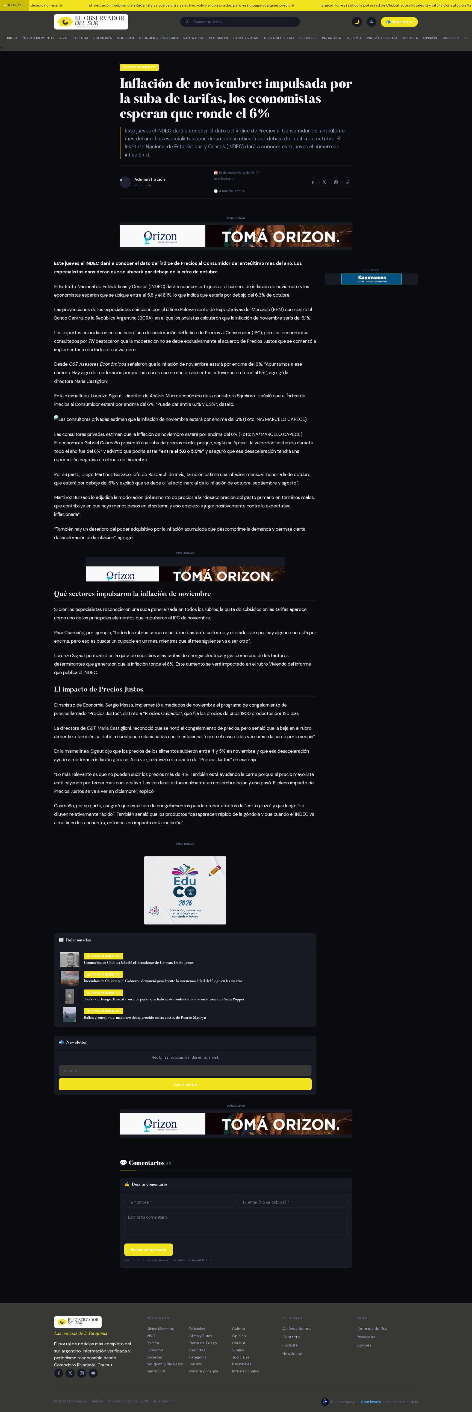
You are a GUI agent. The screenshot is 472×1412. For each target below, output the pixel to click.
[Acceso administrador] (371, 22)
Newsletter (292, 1353)
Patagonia (331, 38)
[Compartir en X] (324, 182)
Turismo (353, 38)
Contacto (291, 1336)
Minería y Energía (382, 38)
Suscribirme (185, 1084)
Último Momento (38, 38)
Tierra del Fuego (278, 38)
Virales (238, 1350)
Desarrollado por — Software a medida (374, 1401)
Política (80, 38)
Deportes (308, 38)
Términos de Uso (372, 1328)
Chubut (450, 38)
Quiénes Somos (296, 1328)
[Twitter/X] (70, 1373)
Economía (102, 38)
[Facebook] (58, 1373)
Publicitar (290, 1345)
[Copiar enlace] (347, 182)
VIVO (63, 38)
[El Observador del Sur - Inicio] (91, 21)
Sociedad (125, 38)
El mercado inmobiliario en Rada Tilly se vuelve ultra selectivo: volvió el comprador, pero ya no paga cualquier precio (175, 5)
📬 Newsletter (399, 22)
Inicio (12, 38)
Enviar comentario (148, 1249)
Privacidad (366, 1336)
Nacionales (241, 1364)
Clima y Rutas (245, 38)
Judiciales (241, 1357)
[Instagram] (81, 1373)
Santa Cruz (193, 38)
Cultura (410, 38)
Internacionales (245, 1371)
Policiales (218, 38)
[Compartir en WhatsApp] (336, 182)
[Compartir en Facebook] (313, 182)
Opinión (430, 38)
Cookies (364, 1345)
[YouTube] (93, 1373)
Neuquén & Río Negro (158, 38)
